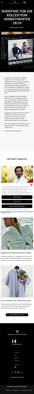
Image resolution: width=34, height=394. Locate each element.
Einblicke (16, 358)
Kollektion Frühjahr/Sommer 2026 (16, 253)
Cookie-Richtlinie (9, 209)
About (15, 355)
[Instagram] (15, 372)
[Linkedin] (18, 372)
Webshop (17, 364)
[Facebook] (12, 372)
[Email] (21, 372)
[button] (31, 185)
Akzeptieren (17, 197)
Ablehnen (17, 201)
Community (17, 360)
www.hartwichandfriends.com (12, 131)
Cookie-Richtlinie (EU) (26, 390)
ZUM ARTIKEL (4, 214)
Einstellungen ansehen (17, 206)
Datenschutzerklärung (18, 209)
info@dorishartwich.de (17, 377)
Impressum (26, 209)
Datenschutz (15, 390)
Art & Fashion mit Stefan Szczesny (16, 300)
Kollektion (16, 352)
